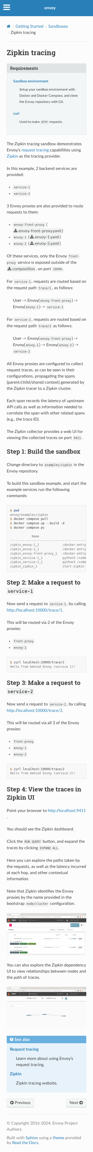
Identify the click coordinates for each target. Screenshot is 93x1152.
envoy (50, 8)
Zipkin (12, 156)
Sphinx (32, 1138)
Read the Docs (25, 1143)
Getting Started (29, 26)
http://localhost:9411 (67, 811)
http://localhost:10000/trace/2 (34, 711)
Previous (22, 1103)
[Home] (9, 26)
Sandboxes (58, 26)
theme (58, 1138)
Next (74, 1103)
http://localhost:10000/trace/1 (34, 610)
